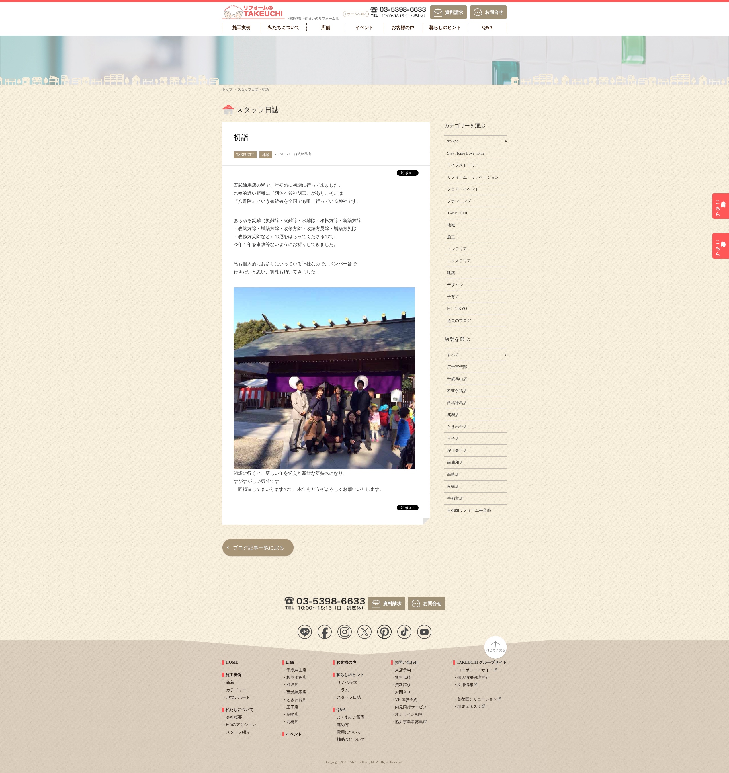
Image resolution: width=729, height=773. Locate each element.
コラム (343, 690)
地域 (451, 225)
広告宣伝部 (457, 367)
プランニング (459, 201)
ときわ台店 (457, 427)
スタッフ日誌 (248, 89)
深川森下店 (457, 450)
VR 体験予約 (406, 700)
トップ (227, 89)
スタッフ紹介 (238, 732)
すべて (453, 141)
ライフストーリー (463, 165)
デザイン (455, 285)
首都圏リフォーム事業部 (469, 510)
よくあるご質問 (351, 717)
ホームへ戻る (357, 14)
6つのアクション (241, 725)
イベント (294, 734)
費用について (349, 732)
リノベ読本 (347, 682)
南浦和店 (455, 462)
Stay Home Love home (465, 153)
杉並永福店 (457, 391)
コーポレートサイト (475, 670)
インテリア (457, 249)
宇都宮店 (455, 498)
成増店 (453, 415)
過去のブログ (459, 321)
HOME (232, 662)
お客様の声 (346, 662)
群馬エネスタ (469, 706)
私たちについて (239, 710)
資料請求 (454, 11)
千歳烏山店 (457, 379)
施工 (451, 237)
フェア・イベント (463, 189)
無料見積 (403, 677)
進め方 (343, 725)
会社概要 (234, 717)
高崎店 (453, 474)
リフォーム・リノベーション (473, 177)
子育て (453, 297)
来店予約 (403, 670)
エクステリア (459, 261)
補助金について (351, 739)
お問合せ (494, 11)
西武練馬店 (457, 403)
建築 (451, 273)
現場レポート (238, 697)
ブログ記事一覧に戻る (258, 548)
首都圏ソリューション (477, 699)
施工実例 (233, 675)
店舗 (290, 662)
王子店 (453, 438)
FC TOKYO (457, 309)
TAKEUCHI (457, 213)
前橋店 (453, 486)
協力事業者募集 (409, 722)
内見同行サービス (411, 707)
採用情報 (465, 685)
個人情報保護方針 (473, 677)
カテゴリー (236, 690)
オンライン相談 (409, 714)
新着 (230, 682)
